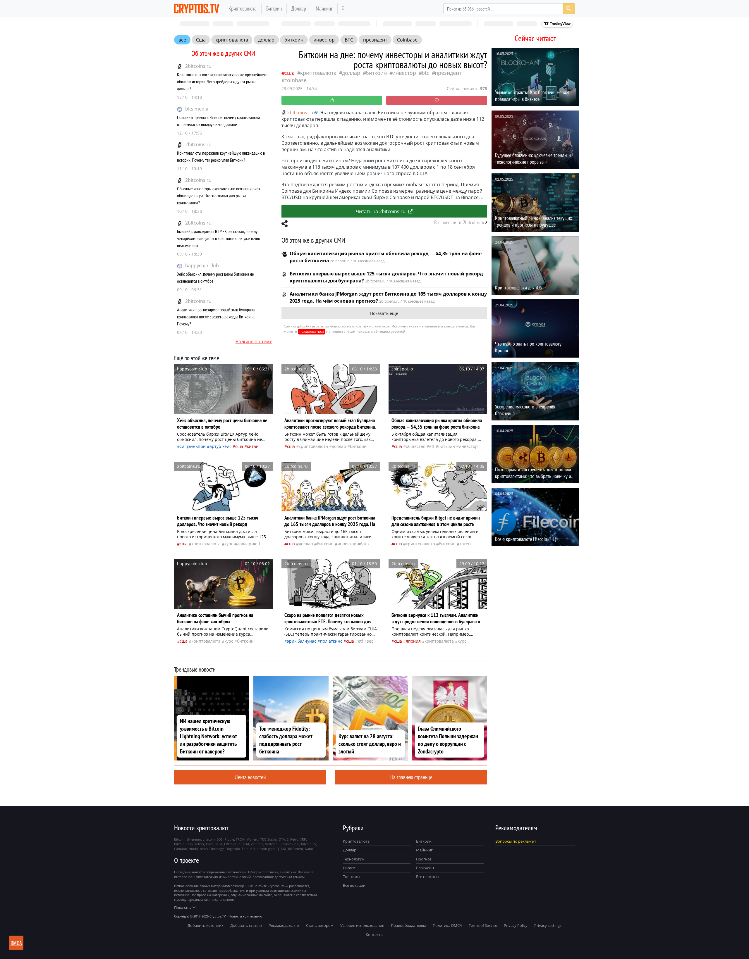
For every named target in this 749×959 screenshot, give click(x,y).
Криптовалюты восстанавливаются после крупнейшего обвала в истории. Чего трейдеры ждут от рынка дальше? (222, 82)
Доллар (298, 8)
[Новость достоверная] (331, 100)
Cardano (180, 848)
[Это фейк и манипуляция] (436, 100)
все (182, 40)
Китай (253, 446)
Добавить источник (206, 925)
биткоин (293, 40)
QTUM (281, 848)
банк (365, 543)
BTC (349, 40)
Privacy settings (547, 925)
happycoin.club (202, 265)
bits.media (196, 109)
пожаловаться (311, 331)
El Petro (292, 839)
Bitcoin (179, 839)
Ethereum (193, 839)
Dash (210, 844)
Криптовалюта (243, 8)
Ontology (216, 848)
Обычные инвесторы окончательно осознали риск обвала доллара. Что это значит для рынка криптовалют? (218, 196)
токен (465, 543)
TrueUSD (248, 848)
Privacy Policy (516, 925)
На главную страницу (411, 777)
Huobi (193, 848)
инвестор (324, 40)
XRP (303, 839)
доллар (266, 40)
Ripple (229, 839)
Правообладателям (408, 925)
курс (228, 543)
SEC (370, 641)
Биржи (349, 867)
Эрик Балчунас (301, 641)
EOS (220, 839)
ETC (238, 844)
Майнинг (324, 8)
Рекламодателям (284, 925)
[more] (343, 9)
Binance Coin (289, 844)
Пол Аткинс (331, 641)
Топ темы (351, 876)
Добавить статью (246, 925)
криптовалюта (232, 40)
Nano (309, 848)
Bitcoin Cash (183, 844)
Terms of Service (483, 925)
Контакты (374, 934)
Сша (201, 40)
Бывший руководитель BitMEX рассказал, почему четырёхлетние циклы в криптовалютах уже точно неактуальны (218, 238)
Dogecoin (233, 848)
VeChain (257, 844)
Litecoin (209, 839)
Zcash (271, 839)
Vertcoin (271, 844)
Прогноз (424, 859)
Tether (199, 844)
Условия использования (362, 925)
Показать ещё (384, 313)
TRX (263, 839)
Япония (413, 641)
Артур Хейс (220, 446)
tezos (204, 848)
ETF (431, 446)
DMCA (16, 943)
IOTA (281, 839)
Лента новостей (250, 777)
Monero (252, 839)
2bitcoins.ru (198, 66)
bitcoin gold (266, 848)
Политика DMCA (447, 925)
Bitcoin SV (308, 844)
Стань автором (320, 925)
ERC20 (228, 844)
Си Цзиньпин (193, 446)
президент (375, 40)
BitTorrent (295, 848)
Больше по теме (254, 341)
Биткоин (274, 8)
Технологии (354, 859)
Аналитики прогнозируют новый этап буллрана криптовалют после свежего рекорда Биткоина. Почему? (216, 317)
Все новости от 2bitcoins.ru (459, 222)
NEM (218, 844)
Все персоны (427, 876)
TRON (240, 839)
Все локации (354, 885)
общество (415, 446)
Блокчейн (425, 867)
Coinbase (407, 40)
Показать (182, 907)
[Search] (569, 8)
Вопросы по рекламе (514, 841)
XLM (246, 844)
